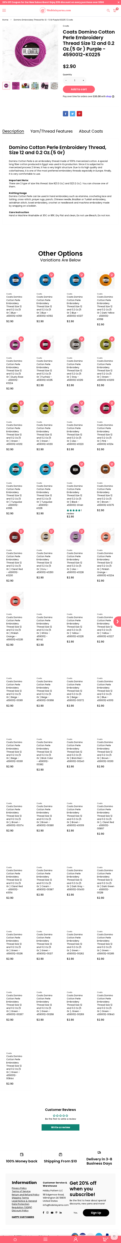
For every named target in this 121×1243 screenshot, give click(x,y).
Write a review (60, 1127)
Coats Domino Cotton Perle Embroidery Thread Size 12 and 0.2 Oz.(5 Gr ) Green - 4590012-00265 (105, 944)
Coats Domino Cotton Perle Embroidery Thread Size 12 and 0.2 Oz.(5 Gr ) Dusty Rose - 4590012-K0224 (14, 372)
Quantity (67, 74)
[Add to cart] (21, 275)
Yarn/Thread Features (51, 131)
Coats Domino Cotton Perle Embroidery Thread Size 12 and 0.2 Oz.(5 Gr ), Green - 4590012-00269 (75, 1005)
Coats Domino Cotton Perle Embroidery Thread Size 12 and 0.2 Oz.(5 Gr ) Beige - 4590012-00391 (14, 752)
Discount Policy (20, 1210)
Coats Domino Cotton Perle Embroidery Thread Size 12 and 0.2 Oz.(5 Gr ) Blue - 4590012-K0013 (105, 691)
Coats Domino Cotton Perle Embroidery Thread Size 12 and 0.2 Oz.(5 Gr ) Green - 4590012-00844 (14, 1067)
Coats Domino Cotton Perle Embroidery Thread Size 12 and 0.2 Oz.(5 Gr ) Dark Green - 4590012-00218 (105, 881)
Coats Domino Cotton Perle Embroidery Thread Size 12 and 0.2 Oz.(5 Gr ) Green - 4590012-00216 (14, 944)
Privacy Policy (19, 1188)
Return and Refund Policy (25, 1194)
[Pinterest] (79, 113)
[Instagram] (47, 1213)
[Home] (15, 1239)
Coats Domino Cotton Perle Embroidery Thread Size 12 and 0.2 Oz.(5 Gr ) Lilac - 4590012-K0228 (75, 563)
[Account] (75, 1239)
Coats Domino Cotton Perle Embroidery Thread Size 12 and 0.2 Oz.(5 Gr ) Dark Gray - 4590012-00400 (75, 880)
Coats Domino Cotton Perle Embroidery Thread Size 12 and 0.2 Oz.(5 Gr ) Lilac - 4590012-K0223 (75, 434)
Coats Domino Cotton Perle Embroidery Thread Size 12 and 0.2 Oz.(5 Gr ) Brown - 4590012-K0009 (75, 816)
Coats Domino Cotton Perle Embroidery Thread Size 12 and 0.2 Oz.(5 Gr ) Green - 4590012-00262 (75, 944)
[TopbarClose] (118, 2)
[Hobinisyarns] (55, 10)
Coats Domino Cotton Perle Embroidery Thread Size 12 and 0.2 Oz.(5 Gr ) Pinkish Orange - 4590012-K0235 (14, 628)
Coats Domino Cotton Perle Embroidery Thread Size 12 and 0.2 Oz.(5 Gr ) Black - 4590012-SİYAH (75, 495)
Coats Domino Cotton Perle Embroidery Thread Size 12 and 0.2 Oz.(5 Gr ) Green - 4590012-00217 (45, 944)
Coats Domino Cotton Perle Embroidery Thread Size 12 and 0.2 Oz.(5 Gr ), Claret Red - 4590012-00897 (105, 817)
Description (13, 131)
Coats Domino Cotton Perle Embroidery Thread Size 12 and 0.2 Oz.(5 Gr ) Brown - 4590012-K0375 (105, 495)
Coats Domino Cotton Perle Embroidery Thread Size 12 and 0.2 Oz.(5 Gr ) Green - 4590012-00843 (105, 1005)
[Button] (108, 10)
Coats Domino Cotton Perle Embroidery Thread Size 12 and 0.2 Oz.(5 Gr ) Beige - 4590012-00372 (75, 691)
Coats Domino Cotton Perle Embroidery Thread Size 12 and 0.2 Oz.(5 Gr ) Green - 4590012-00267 (14, 1005)
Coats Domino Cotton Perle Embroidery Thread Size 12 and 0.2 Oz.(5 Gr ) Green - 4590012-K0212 (14, 434)
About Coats (91, 131)
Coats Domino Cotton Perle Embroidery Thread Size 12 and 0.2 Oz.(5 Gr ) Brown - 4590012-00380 (45, 816)
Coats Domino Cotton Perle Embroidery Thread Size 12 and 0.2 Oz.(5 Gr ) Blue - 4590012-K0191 (14, 306)
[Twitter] (72, 113)
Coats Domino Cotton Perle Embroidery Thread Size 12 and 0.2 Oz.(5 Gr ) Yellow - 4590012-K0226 (75, 627)
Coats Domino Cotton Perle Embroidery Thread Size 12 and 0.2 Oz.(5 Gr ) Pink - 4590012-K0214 (105, 434)
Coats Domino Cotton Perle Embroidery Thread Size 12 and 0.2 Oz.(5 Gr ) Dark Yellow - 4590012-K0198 (105, 308)
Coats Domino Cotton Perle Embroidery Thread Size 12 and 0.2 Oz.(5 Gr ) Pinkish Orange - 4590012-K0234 (105, 564)
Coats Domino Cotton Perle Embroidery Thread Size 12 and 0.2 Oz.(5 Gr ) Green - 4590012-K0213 (45, 434)
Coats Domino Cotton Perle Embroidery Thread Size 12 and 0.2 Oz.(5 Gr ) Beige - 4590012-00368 (45, 691)
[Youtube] (61, 1213)
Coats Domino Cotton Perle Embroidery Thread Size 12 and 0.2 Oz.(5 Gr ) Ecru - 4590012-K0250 (45, 563)
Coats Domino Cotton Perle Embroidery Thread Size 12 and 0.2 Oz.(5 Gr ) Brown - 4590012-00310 (105, 752)
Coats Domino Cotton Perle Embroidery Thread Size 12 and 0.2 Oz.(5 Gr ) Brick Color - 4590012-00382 (45, 753)
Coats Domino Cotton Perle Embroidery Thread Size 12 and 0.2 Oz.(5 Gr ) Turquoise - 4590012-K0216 (44, 497)
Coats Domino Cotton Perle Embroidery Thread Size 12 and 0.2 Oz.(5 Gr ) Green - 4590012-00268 (45, 1005)
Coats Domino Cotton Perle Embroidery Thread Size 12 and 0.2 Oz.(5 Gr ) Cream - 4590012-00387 (45, 880)
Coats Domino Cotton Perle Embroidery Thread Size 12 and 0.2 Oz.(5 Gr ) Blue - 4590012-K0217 (75, 306)
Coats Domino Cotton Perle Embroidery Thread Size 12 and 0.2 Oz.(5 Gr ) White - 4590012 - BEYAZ (44, 628)
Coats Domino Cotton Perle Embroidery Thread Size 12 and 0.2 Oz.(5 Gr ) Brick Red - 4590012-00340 (75, 752)
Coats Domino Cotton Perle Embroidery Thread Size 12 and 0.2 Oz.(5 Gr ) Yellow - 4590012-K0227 (105, 627)
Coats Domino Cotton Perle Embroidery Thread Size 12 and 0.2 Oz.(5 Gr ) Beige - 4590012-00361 (14, 691)
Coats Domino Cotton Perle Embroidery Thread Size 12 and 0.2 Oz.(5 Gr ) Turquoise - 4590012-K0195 (14, 497)
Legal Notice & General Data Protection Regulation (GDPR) (24, 1204)
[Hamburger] (5, 10)
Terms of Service (21, 1191)
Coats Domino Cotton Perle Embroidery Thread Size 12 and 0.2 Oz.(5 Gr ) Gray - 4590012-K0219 (75, 370)
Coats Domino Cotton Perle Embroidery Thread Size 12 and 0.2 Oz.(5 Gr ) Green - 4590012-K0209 (105, 370)
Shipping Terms (20, 1197)
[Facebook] (65, 113)
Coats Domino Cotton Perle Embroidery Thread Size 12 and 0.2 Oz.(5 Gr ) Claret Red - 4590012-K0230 (14, 564)
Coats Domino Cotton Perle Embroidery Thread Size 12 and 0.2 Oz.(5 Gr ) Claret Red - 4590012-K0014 (14, 881)
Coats (66, 26)
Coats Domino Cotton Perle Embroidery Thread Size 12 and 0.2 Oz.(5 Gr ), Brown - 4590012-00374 (15, 816)
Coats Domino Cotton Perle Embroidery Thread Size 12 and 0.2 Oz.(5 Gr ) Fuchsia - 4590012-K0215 (45, 370)
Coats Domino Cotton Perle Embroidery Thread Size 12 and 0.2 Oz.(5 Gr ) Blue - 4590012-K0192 (45, 306)
